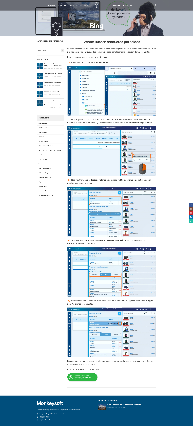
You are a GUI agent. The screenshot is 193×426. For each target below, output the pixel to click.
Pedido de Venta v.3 (51, 92)
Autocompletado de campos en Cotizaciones (53, 65)
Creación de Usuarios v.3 (53, 83)
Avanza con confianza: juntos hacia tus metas (124, 405)
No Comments (58, 68)
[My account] (155, 5)
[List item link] (66, 417)
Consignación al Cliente (53, 74)
